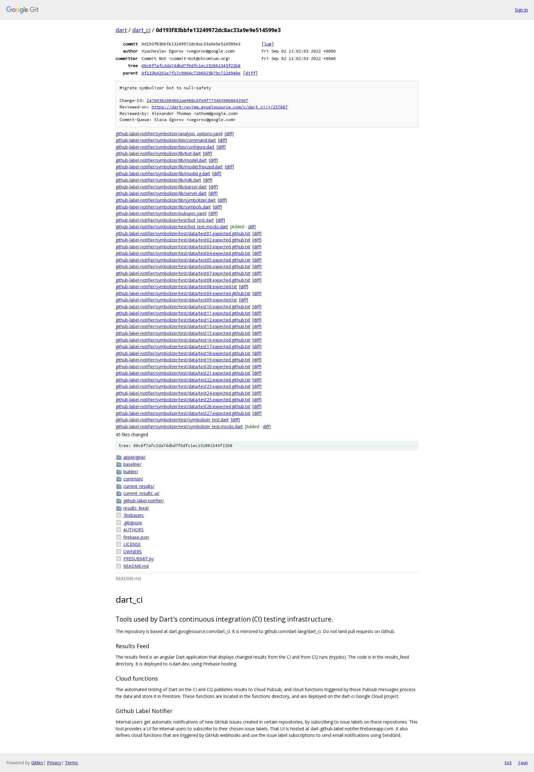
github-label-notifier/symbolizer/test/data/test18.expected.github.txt (183, 353)
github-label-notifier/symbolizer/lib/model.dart (161, 160)
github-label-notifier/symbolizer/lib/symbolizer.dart (166, 200)
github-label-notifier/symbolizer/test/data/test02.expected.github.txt (183, 240)
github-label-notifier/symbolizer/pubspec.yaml (161, 213)
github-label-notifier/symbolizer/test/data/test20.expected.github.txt (183, 366)
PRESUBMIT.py (138, 559)
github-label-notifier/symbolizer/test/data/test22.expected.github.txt (183, 380)
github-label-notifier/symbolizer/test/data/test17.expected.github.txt (183, 346)
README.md (136, 566)
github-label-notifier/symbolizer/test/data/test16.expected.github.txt (183, 340)
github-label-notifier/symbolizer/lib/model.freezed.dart (169, 167)
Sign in (521, 10)
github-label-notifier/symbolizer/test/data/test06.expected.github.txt (183, 266)
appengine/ (134, 457)
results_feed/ (136, 508)
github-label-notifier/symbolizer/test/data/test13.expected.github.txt (183, 326)
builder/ (130, 472)
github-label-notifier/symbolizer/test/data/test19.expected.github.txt (183, 360)
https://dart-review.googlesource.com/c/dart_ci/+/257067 (220, 107)
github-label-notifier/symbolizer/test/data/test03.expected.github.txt (183, 247)
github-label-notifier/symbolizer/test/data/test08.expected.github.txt (183, 280)
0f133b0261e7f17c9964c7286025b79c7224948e (191, 73)
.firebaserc (133, 515)
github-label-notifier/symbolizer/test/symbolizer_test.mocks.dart (179, 426)
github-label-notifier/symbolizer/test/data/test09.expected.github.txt (183, 293)
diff (250, 73)
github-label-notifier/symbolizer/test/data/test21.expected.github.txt (183, 373)
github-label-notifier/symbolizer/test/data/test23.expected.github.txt (183, 386)
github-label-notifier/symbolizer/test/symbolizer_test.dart (172, 420)
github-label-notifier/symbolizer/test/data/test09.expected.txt (176, 300)
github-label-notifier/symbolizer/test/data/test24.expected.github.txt (183, 393)
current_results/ (138, 486)
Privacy (54, 763)
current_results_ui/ (141, 493)
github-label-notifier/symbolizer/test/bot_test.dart (165, 220)
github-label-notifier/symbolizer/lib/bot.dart (158, 153)
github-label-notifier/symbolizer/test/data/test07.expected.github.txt (183, 273)
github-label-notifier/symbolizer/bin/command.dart (166, 140)
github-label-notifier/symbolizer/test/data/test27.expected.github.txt (183, 413)
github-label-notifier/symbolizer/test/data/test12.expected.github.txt (183, 320)
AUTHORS (133, 530)
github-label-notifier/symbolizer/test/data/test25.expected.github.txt (183, 400)
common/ (133, 479)
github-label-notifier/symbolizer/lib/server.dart (161, 193)
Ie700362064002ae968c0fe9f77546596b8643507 (197, 100)
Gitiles (37, 763)
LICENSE (132, 544)
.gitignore (132, 522)
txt (508, 762)
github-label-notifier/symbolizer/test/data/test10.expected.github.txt (183, 307)
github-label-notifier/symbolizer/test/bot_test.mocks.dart (172, 227)
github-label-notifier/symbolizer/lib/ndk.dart (158, 180)
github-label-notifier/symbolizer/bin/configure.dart (165, 147)
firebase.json (136, 537)
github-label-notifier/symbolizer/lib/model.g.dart (163, 173)
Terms (71, 763)
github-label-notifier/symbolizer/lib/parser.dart (161, 187)
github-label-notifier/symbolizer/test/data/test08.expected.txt (176, 286)
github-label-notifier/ (143, 501)
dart (121, 30)
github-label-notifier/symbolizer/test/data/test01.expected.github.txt (183, 233)
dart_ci (141, 30)
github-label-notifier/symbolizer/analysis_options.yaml (169, 134)
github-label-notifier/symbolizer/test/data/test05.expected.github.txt (183, 260)
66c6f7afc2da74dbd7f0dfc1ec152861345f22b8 (191, 65)
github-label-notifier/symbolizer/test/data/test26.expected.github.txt (183, 406)
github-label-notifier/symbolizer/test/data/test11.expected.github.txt (183, 313)
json (523, 762)
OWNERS (132, 552)
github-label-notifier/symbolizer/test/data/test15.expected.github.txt (183, 333)
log (267, 44)
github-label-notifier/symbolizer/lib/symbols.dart (163, 207)
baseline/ (132, 464)
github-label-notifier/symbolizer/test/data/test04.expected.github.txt (183, 253)
